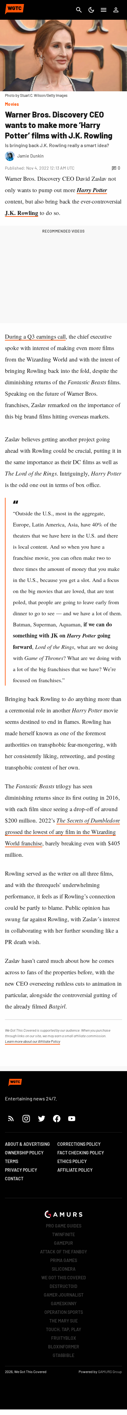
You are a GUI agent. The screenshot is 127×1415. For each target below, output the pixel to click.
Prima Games (63, 1260)
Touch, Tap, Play (63, 1329)
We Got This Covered (63, 1277)
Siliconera (64, 1269)
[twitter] (41, 1118)
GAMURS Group (110, 1371)
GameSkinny (63, 1303)
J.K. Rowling (21, 212)
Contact (14, 1178)
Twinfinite (63, 1234)
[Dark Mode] (91, 10)
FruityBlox (63, 1338)
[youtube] (71, 1118)
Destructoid (63, 1286)
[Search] (79, 10)
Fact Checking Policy (80, 1152)
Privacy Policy (21, 1170)
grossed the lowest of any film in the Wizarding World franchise (62, 831)
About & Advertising (27, 1144)
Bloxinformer (63, 1346)
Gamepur (63, 1243)
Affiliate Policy (74, 1170)
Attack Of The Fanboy (63, 1251)
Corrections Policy (78, 1144)
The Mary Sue (63, 1320)
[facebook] (56, 1118)
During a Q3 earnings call (35, 336)
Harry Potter (92, 190)
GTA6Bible (63, 1355)
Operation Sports (63, 1312)
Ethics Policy (72, 1161)
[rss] (11, 1118)
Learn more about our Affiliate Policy (32, 1041)
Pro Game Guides (63, 1225)
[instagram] (26, 1118)
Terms (11, 1161)
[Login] (116, 10)
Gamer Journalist (64, 1294)
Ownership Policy (24, 1152)
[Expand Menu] (103, 10)
